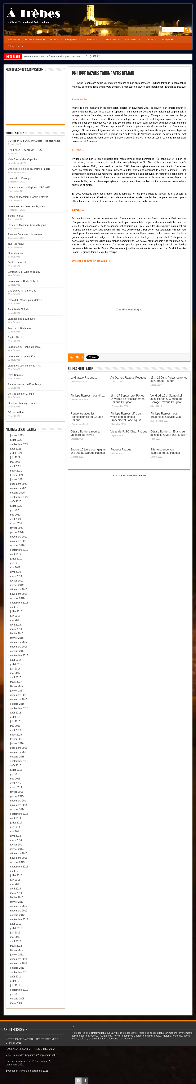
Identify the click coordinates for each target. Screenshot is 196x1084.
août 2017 (15, 659)
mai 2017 (15, 673)
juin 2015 (15, 774)
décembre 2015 (18, 747)
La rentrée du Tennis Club (22, 356)
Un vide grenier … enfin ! (21, 393)
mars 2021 (16, 470)
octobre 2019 (17, 545)
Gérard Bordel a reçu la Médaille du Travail (85, 433)
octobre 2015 (17, 756)
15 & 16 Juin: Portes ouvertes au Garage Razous (168, 379)
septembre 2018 (19, 602)
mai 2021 (15, 461)
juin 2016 (15, 721)
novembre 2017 (18, 646)
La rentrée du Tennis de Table (24, 346)
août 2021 (15, 448)
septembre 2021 (19, 444)
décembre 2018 (18, 589)
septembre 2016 (19, 708)
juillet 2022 (16, 439)
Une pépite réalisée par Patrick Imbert (29, 168)
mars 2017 (16, 681)
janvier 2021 (17, 479)
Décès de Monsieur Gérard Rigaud (27, 225)
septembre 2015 (19, 761)
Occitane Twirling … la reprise (24, 403)
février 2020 (16, 527)
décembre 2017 (18, 642)
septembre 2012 (19, 919)
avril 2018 (15, 624)
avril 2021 (15, 466)
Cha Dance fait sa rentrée (22, 290)
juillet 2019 (16, 558)
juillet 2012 (16, 928)
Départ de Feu (16, 412)
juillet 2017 (16, 664)
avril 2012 (15, 941)
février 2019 (16, 580)
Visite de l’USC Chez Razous (128, 431)
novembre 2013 (18, 857)
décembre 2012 (18, 906)
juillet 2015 (16, 769)
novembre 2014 (18, 805)
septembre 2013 (19, 866)
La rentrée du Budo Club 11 (23, 281)
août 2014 (15, 818)
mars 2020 (16, 523)
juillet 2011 (16, 981)
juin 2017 (15, 668)
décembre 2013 (18, 853)
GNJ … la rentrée (17, 262)
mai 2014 (15, 831)
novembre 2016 (18, 699)
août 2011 (15, 976)
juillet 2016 (16, 717)
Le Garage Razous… (83, 377)
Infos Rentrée (15, 375)
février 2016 (16, 739)
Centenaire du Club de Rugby (24, 271)
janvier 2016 (17, 743)
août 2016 (15, 712)
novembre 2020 (18, 488)
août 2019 (15, 554)
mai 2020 (15, 514)
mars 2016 (16, 734)
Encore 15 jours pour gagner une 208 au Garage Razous (88, 451)
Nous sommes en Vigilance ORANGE (29, 187)
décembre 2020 (18, 483)
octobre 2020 (17, 492)
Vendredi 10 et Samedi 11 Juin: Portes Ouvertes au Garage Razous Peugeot (166, 399)
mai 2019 (15, 567)
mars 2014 (16, 840)
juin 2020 (15, 510)
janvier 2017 (17, 690)
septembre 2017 (19, 655)
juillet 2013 (16, 875)
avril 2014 (15, 835)
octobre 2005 (17, 998)
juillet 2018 (16, 611)
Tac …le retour (16, 243)
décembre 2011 (18, 959)
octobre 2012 (17, 915)
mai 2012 (15, 937)
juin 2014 (15, 827)
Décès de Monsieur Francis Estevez (28, 196)
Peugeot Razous (120, 449)
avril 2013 (15, 888)
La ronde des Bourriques (21, 318)
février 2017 (16, 686)
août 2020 (15, 501)
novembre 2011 (18, 963)
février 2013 (16, 897)
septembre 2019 (19, 549)
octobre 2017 (17, 651)
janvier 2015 (17, 796)
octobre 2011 (17, 967)
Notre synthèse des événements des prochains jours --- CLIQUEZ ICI (62, 56)
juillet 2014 (16, 822)
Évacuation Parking (18, 178)
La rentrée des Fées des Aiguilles (26, 206)
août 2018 (15, 607)
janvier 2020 (17, 532)
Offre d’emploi (15, 253)
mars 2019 (16, 576)
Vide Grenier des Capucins (23, 159)
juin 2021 (15, 457)
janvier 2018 (17, 637)
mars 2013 (16, 893)
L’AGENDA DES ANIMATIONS (25, 150)
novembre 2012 (18, 910)
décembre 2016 (18, 695)
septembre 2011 (19, 972)
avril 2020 (15, 519)
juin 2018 (15, 615)
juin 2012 (15, 932)
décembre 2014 (18, 800)
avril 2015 (15, 783)
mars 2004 (16, 1003)
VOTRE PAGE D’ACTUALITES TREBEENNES (34, 140)
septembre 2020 (19, 497)
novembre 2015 (18, 752)
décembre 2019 (18, 536)
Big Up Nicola (15, 337)
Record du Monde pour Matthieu (25, 300)
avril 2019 (15, 571)
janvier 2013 (17, 901)
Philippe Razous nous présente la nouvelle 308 (165, 415)
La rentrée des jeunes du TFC (24, 365)
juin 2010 (15, 994)
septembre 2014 (19, 813)
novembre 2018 (18, 593)
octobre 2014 (17, 809)
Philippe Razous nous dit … (87, 395)
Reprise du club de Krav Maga (24, 384)
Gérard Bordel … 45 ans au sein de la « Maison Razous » (168, 433)
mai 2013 (15, 884)
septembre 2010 (19, 989)
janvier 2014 (17, 849)
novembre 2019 (18, 541)
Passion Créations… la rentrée (25, 234)
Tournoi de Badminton (20, 328)
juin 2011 (15, 985)
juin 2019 (15, 563)
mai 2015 (15, 778)
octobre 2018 (17, 598)
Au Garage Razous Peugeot (128, 377)
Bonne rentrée (15, 215)
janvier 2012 (17, 954)
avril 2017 (15, 677)
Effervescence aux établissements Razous (165, 451)
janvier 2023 (17, 435)
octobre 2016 (17, 703)
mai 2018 (15, 620)
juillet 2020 (16, 505)
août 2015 (15, 765)
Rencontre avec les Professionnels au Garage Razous (86, 417)
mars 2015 (16, 787)
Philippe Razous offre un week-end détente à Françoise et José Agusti (125, 417)
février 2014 (16, 844)
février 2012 (16, 950)
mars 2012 (16, 945)
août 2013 (15, 871)
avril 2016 (15, 730)
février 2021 (16, 475)
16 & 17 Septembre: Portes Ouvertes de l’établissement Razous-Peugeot (127, 399)
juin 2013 (15, 879)
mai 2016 (15, 725)
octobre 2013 (17, 862)
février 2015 (16, 791)
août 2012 (15, 923)
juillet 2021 (16, 453)
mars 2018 (16, 629)
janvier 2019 (17, 585)
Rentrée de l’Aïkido (18, 309)
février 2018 (16, 633)
